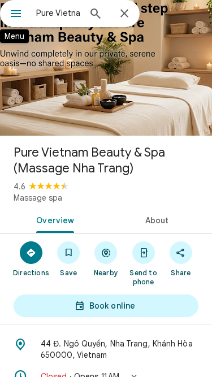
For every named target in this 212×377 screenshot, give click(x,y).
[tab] (53, 219)
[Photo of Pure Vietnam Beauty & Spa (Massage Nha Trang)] (106, 68)
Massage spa (38, 198)
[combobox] (58, 13)
